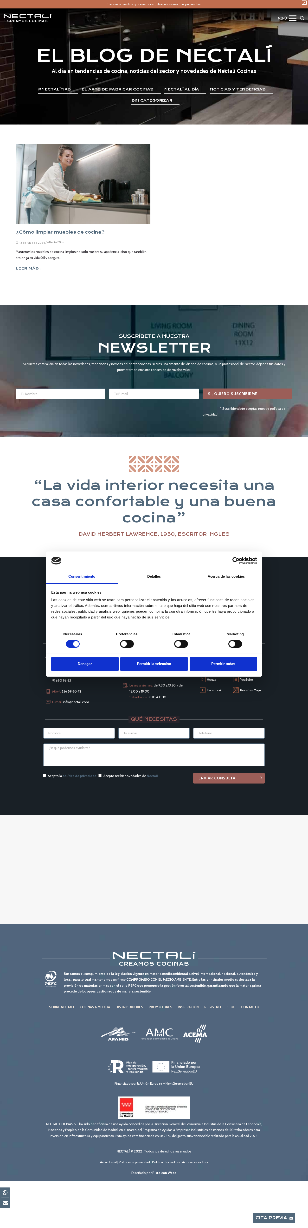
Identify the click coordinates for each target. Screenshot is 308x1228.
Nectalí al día (181, 89)
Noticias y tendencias (238, 89)
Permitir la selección (154, 664)
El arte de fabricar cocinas (118, 89)
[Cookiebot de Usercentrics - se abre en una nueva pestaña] (236, 560)
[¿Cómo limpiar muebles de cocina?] (83, 184)
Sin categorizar (151, 100)
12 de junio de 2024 (32, 242)
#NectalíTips (54, 89)
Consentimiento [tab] (81, 577)
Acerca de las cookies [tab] (226, 577)
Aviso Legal (108, 1162)
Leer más (27, 268)
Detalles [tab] (154, 577)
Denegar (85, 664)
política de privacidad (79, 776)
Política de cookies (166, 1162)
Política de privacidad (134, 1162)
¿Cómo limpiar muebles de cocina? (60, 232)
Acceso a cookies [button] (195, 1162)
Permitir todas (223, 664)
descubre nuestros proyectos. (179, 4)
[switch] (127, 644)
